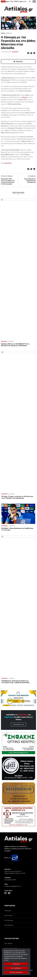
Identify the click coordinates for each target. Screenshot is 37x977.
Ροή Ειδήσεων (9, 925)
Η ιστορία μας (8, 920)
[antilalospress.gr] (18, 9)
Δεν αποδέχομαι (16, 968)
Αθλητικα (15, 52)
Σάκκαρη (24, 97)
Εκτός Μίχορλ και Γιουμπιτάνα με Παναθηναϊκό (30, 180)
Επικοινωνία (8, 915)
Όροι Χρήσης (8, 943)
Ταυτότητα (7, 910)
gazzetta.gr (8, 163)
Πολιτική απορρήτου (16, 972)
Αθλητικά (9, 33)
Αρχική (3, 33)
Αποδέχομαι (16, 964)
